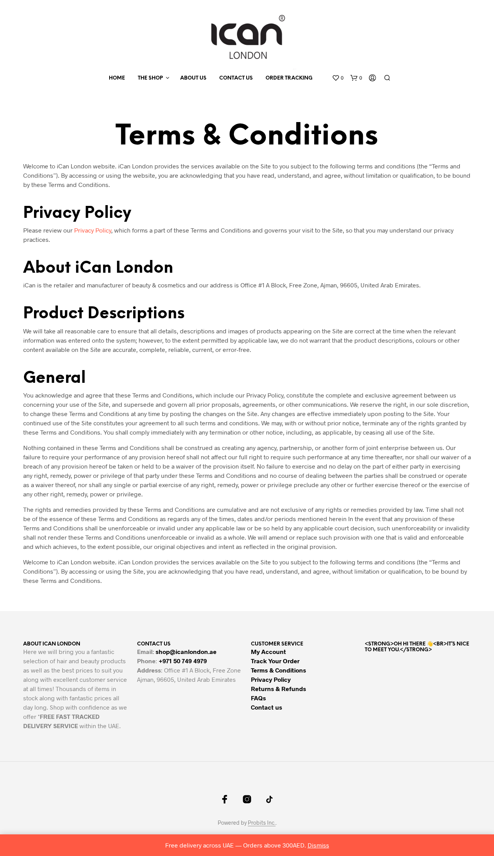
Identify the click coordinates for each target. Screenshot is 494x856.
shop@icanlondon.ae (186, 651)
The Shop (150, 78)
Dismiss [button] (318, 845)
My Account (268, 651)
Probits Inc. (262, 823)
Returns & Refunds (278, 688)
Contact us (236, 78)
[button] (337, 78)
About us (193, 78)
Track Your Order (275, 660)
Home (117, 78)
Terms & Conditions (278, 670)
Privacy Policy (92, 230)
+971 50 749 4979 (183, 660)
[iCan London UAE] (224, 799)
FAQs (258, 697)
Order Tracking (289, 78)
